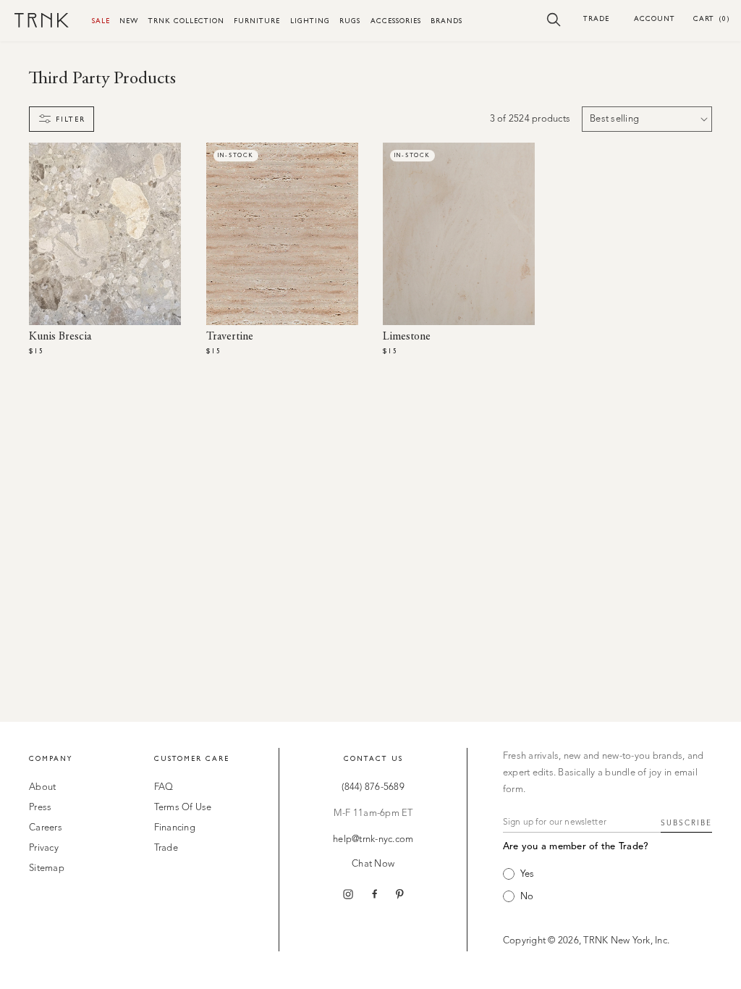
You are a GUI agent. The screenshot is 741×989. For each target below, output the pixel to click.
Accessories (395, 21)
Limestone (407, 336)
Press (40, 807)
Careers (45, 828)
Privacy (44, 848)
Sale (101, 21)
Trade (596, 18)
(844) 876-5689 (373, 787)
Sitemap (46, 868)
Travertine (229, 336)
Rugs (349, 21)
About (42, 787)
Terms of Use (183, 807)
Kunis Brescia (60, 336)
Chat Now (373, 864)
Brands (446, 21)
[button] (554, 18)
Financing (174, 828)
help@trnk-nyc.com (373, 839)
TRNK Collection (186, 21)
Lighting (310, 21)
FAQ (164, 787)
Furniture (257, 21)
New (128, 21)
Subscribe (686, 823)
